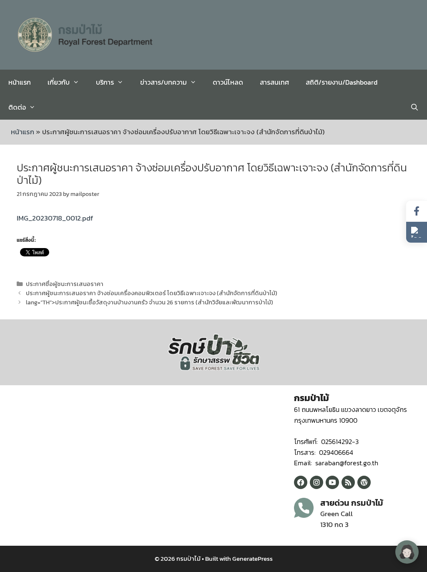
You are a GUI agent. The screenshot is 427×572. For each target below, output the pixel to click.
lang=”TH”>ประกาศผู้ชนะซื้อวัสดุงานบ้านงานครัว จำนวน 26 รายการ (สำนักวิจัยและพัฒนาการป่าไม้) (149, 302)
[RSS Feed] (348, 482)
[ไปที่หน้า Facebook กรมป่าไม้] (416, 211)
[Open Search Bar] (414, 107)
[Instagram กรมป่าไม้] (316, 482)
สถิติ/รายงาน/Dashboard (341, 82)
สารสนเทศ (274, 82)
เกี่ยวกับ (59, 82)
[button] (416, 232)
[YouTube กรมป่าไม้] (332, 482)
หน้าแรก (19, 82)
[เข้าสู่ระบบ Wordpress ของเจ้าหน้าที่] (364, 482)
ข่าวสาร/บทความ (163, 82)
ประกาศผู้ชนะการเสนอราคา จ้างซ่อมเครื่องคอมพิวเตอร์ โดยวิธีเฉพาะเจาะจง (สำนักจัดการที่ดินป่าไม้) (151, 293)
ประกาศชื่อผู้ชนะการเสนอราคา (64, 284)
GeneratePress (252, 558)
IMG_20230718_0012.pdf (55, 218)
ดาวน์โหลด (228, 82)
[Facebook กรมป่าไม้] (300, 482)
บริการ (105, 82)
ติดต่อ (17, 107)
